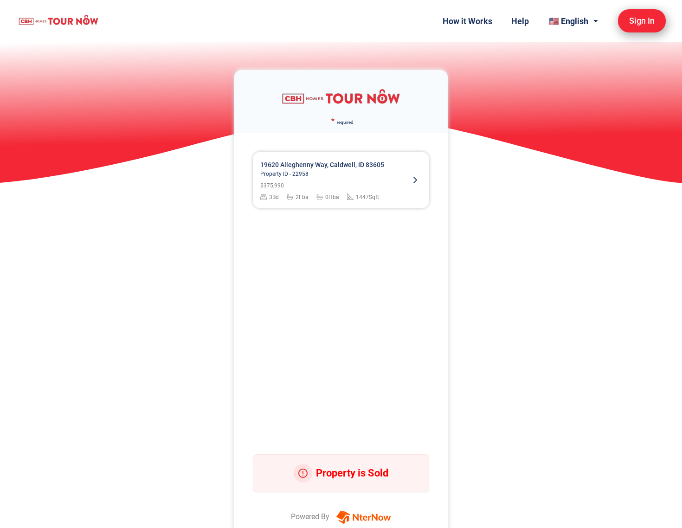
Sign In (642, 21)
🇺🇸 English (568, 21)
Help (520, 21)
